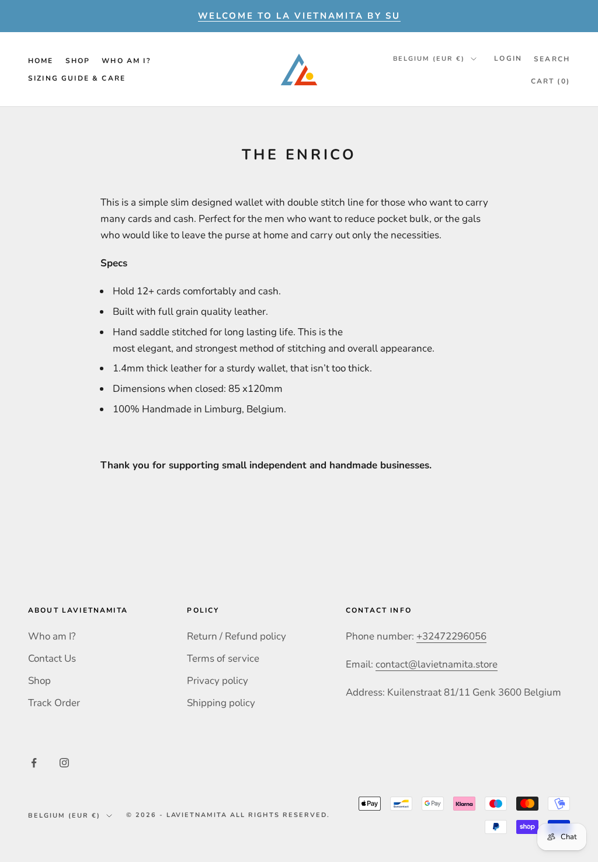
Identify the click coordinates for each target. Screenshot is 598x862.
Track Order (54, 703)
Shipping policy (221, 703)
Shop (78, 60)
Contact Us (52, 658)
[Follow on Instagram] (64, 763)
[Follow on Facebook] (34, 763)
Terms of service (223, 658)
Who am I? (126, 60)
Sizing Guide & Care (77, 78)
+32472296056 (451, 636)
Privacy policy (217, 680)
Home (41, 60)
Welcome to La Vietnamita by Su (299, 16)
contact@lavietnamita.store (437, 664)
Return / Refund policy (236, 636)
